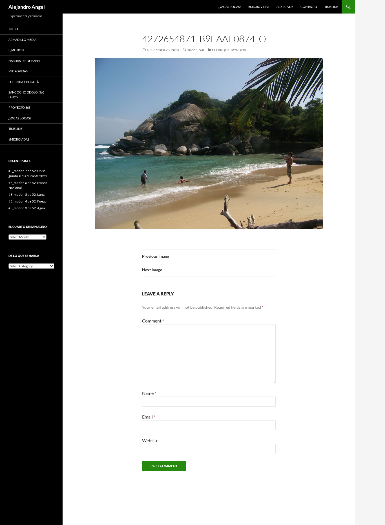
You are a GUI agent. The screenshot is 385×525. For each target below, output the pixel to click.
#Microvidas (258, 6)
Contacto (308, 6)
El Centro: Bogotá (23, 82)
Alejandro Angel (26, 7)
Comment (153, 320)
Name (149, 393)
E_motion (16, 50)
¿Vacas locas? (229, 6)
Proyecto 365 (19, 107)
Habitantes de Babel (24, 61)
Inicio (13, 29)
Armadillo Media (22, 39)
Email (148, 416)
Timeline (331, 6)
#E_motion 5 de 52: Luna (26, 194)
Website (150, 440)
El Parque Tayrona (229, 50)
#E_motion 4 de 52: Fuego (27, 201)
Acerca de (284, 6)
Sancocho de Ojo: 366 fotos (26, 94)
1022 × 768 (195, 50)
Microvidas (18, 71)
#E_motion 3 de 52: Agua (26, 208)
